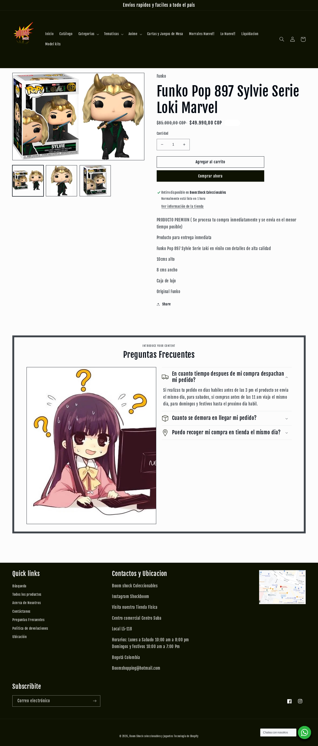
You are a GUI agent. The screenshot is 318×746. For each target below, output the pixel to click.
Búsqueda (19, 586)
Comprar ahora (210, 176)
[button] (88, 34)
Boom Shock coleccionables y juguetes (151, 736)
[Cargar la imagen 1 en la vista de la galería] (28, 180)
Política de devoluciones (30, 628)
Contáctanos (21, 611)
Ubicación (19, 637)
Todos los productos (26, 594)
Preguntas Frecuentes (28, 620)
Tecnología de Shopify (186, 736)
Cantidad (163, 133)
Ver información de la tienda (182, 206)
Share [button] (166, 304)
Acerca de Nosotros (26, 603)
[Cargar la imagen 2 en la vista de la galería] (61, 180)
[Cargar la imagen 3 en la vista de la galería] (95, 180)
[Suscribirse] (94, 701)
